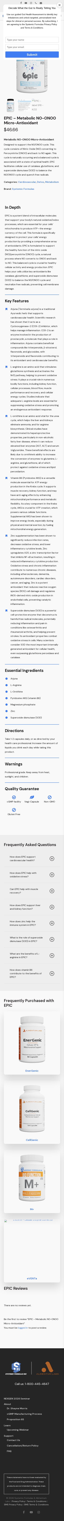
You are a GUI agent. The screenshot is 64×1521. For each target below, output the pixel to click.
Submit (32, 54)
